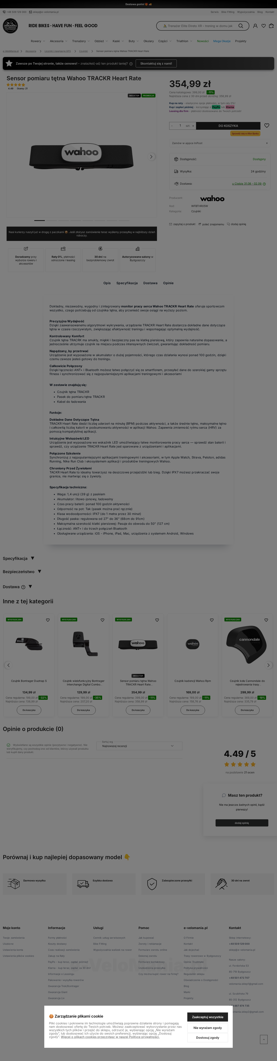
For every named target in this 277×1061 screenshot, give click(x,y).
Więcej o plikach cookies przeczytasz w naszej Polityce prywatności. (110, 1037)
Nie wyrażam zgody (208, 1028)
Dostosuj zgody (207, 1037)
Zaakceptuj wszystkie (207, 1017)
